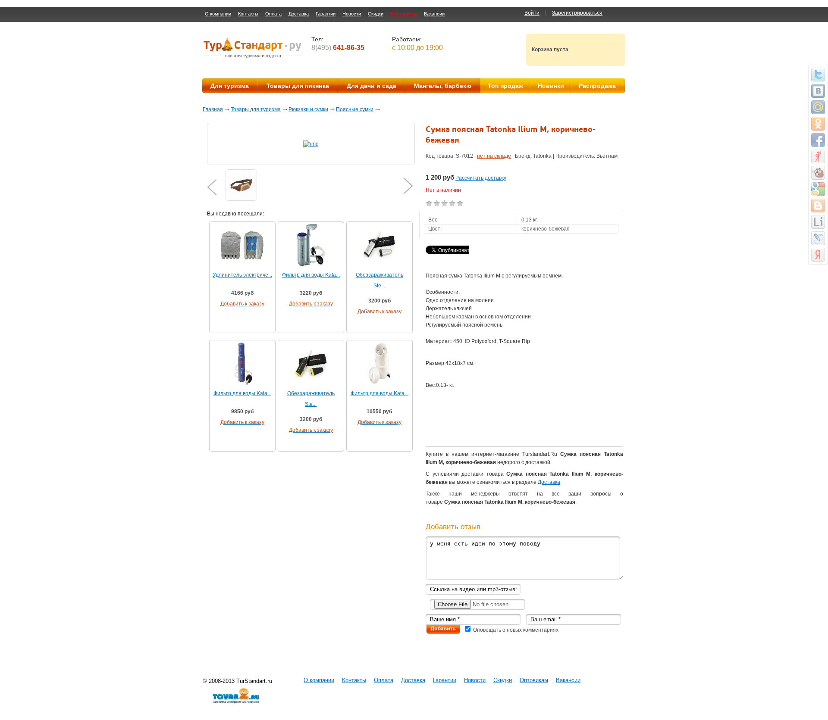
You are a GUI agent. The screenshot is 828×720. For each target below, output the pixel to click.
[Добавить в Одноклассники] (818, 124)
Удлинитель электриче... (242, 275)
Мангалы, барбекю (442, 85)
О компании (218, 13)
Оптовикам (403, 13)
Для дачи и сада (371, 85)
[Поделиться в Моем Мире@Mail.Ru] (818, 107)
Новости (351, 13)
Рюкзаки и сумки (308, 109)
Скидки (375, 13)
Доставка (299, 13)
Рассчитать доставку (480, 178)
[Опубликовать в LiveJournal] (818, 238)
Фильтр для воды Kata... (311, 275)
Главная (213, 109)
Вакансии (434, 13)
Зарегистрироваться (577, 13)
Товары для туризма (256, 109)
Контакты (248, 13)
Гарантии (326, 13)
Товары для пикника (298, 85)
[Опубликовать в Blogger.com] (818, 205)
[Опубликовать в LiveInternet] (818, 222)
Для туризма (229, 85)
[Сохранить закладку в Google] (818, 189)
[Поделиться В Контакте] (818, 91)
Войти (531, 13)
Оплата (273, 13)
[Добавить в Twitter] (818, 74)
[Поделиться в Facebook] (818, 140)
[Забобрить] (818, 173)
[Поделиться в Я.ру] (818, 156)
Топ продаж (505, 85)
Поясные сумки (354, 109)
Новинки (551, 85)
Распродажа (597, 85)
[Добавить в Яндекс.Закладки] (818, 255)
